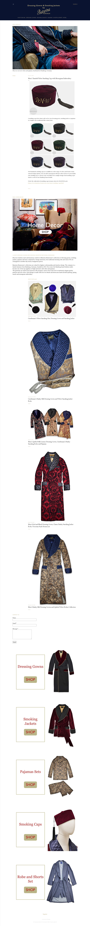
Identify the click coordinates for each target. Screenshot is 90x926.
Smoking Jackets (42, 17)
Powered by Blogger (46, 919)
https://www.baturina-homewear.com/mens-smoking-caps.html (46, 183)
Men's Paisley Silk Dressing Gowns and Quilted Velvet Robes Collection (52, 607)
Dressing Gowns (31, 17)
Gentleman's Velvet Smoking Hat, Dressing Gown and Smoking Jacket (51, 318)
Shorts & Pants (57, 17)
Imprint (45, 914)
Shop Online (21, 17)
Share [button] (14, 75)
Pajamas (50, 17)
